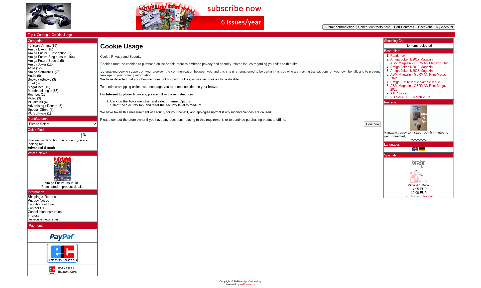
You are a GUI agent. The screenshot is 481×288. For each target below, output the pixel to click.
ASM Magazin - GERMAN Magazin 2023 (419, 63)
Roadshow (397, 55)
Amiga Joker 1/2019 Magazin (411, 67)
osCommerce (247, 284)
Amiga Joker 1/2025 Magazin (411, 71)
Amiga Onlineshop (251, 281)
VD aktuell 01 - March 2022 (410, 97)
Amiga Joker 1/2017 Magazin (411, 59)
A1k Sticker (398, 93)
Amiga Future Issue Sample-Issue (415, 82)
